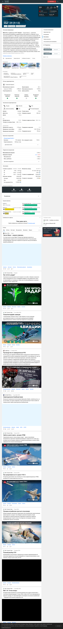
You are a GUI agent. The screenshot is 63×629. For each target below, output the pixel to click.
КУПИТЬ (48, 235)
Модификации (7, 196)
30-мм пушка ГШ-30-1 (9, 138)
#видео (4, 306)
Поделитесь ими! (31, 223)
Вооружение (14, 503)
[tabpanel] (51, 7)
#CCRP (25, 427)
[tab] (57, 6)
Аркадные (56, 49)
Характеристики (9, 58)
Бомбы (17, 427)
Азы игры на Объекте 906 (49, 223)
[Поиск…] (57, 1)
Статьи (33, 58)
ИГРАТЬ (52, 1)
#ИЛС (21, 427)
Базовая (56, 53)
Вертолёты (14, 306)
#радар (18, 306)
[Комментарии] (7, 469)
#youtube (23, 306)
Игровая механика (6, 389)
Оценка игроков (17, 58)
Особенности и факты (26, 58)
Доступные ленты (8, 144)
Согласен (58, 625)
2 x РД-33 (19, 113)
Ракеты (19, 503)
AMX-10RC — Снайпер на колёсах (51, 220)
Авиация (9, 306)
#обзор (13, 466)
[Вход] (60, 1)
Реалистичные (48, 49)
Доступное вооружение (9, 161)
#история (14, 622)
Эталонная (47, 53)
